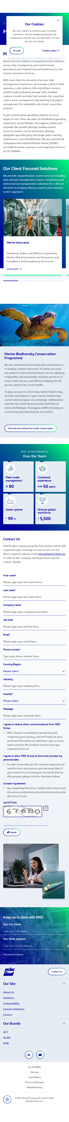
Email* (6, 634)
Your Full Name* (12, 924)
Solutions (8, 997)
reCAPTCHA (10, 802)
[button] (34, 983)
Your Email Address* (14, 938)
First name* (9, 575)
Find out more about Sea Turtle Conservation (30, 428)
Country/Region (12, 664)
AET (5, 1032)
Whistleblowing (34, 1087)
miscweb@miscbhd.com (51, 553)
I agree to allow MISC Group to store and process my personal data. (32, 757)
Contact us (57, 971)
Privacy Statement (34, 1082)
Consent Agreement (14, 783)
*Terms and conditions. (13, 954)
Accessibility (34, 1066)
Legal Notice (34, 1077)
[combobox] (34, 671)
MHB (6, 1043)
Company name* (12, 604)
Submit (13, 832)
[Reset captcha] (45, 808)
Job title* (8, 619)
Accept (16, 50)
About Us (8, 992)
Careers (7, 1014)
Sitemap (34, 1072)
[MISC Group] (9, 971)
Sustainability (11, 1003)
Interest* (8, 693)
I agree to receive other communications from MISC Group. (31, 726)
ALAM (6, 1037)
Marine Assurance (18, 242)
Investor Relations (13, 1009)
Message (8, 708)
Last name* (9, 590)
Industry (8, 679)
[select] (63, 671)
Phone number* (12, 649)
